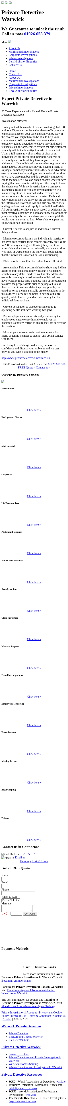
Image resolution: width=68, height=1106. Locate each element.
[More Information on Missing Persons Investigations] (34, 774)
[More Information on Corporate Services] (34, 487)
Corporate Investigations (23, 54)
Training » (26, 861)
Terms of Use (18, 1015)
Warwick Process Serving (23, 1064)
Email (4, 882)
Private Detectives (19, 1054)
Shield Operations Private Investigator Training (28, 1006)
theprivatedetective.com (22, 1101)
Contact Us (15, 64)
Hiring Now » (40, 861)
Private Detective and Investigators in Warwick (35, 1067)
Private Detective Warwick (21, 1047)
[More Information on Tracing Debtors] (34, 745)
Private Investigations (21, 58)
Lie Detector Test (18, 1040)
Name (4, 875)
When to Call (9, 896)
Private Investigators (13, 1012)
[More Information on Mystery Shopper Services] (34, 659)
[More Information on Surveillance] (34, 401)
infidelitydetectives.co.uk (23, 1088)
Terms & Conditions (39, 1015)
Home (12, 71)
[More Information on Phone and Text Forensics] (34, 573)
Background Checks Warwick (26, 1036)
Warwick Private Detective (21, 1026)
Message (6, 903)
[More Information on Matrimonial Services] (34, 458)
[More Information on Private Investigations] (34, 831)
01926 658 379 (27, 854)
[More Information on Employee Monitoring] (34, 716)
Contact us (59, 1015)
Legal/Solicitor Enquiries (23, 61)
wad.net (61, 1081)
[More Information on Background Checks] (34, 430)
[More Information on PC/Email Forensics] (34, 544)
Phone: (5, 889)
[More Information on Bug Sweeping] (34, 802)
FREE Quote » (26, 367)
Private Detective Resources (21, 1074)
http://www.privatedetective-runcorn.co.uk (25, 358)
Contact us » (43, 367)
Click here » (34, 410)
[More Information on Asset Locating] (34, 602)
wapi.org (31, 1094)
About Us (14, 48)
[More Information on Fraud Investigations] (34, 688)
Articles (7, 1019)
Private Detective (18, 1033)
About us (31, 1012)
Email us (20, 857)
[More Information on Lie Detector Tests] (34, 516)
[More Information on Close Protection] (34, 630)
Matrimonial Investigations (24, 51)
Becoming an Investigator (16, 980)
